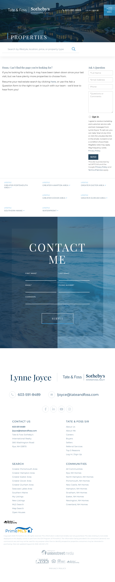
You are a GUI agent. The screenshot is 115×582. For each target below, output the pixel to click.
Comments (30, 297)
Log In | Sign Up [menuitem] (74, 454)
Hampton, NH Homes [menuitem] (76, 488)
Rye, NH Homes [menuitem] (73, 473)
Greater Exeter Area (92, 185)
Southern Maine (13, 210)
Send (93, 156)
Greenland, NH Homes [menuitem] (77, 504)
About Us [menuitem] (70, 426)
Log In (88, 10)
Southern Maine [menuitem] (20, 492)
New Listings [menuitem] (18, 500)
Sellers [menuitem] (69, 442)
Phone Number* (66, 285)
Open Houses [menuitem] (18, 512)
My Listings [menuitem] (17, 496)
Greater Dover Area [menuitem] (21, 481)
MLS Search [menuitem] (18, 504)
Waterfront (49, 210)
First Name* (31, 273)
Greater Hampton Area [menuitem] (23, 473)
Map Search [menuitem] (18, 508)
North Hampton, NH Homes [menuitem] (79, 477)
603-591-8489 (29, 395)
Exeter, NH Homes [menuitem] (75, 496)
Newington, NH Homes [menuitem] (77, 500)
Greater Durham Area (93, 198)
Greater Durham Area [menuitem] (23, 484)
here (53, 81)
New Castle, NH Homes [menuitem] (77, 484)
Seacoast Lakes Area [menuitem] (22, 488)
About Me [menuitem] (71, 430)
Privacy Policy (94, 151)
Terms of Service (95, 170)
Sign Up (95, 10)
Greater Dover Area (53, 198)
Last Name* (64, 273)
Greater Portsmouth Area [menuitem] (24, 469)
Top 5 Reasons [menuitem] (73, 450)
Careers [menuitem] (69, 434)
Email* (28, 285)
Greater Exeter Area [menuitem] (21, 477)
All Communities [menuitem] (74, 469)
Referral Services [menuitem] (74, 446)
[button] (73, 49)
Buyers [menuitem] (69, 438)
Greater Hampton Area (55, 185)
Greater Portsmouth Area (16, 186)
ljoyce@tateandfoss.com (78, 395)
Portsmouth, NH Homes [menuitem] (78, 481)
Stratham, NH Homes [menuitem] (76, 492)
